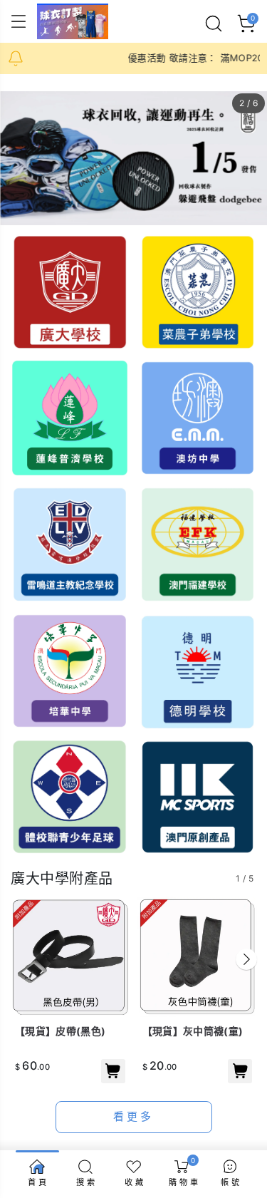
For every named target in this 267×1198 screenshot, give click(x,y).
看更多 (134, 1116)
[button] (246, 959)
